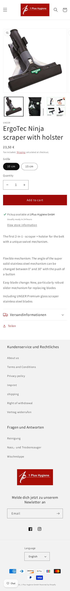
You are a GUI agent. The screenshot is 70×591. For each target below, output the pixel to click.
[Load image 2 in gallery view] (35, 106)
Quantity (8, 175)
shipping (13, 394)
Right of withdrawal (20, 403)
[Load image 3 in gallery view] (56, 106)
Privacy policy (16, 376)
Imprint (12, 385)
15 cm (29, 166)
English (33, 556)
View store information (22, 225)
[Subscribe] (58, 513)
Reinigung (13, 438)
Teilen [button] (12, 326)
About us (13, 358)
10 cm (11, 166)
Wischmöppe (15, 456)
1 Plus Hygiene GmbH (30, 584)
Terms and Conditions (21, 367)
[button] (5, 10)
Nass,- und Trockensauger (24, 447)
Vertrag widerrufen (19, 412)
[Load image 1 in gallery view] (13, 106)
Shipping (21, 152)
